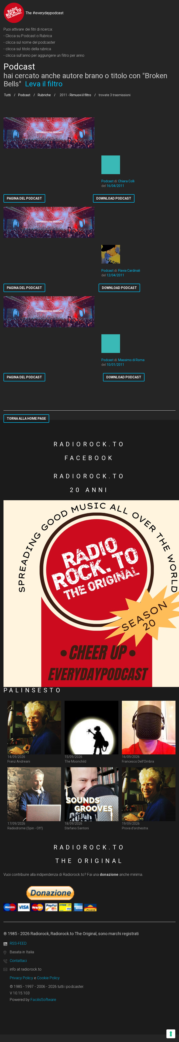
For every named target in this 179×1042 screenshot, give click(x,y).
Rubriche (44, 95)
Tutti (7, 95)
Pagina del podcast (24, 198)
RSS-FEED (18, 943)
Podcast (24, 95)
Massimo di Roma (131, 360)
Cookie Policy (48, 978)
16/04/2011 (115, 186)
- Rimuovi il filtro (79, 95)
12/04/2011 (115, 275)
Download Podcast (113, 198)
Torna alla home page (26, 418)
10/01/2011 (115, 364)
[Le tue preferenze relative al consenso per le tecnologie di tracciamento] (170, 1033)
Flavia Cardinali (129, 270)
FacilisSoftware (43, 999)
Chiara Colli (126, 181)
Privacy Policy (21, 978)
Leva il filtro (43, 83)
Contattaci (18, 960)
